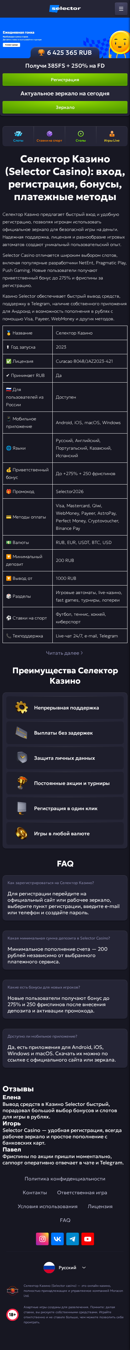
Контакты (35, 1192)
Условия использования (48, 1206)
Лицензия (100, 1206)
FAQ (65, 1220)
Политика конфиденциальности (65, 1178)
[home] (65, 9)
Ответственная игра (82, 1192)
